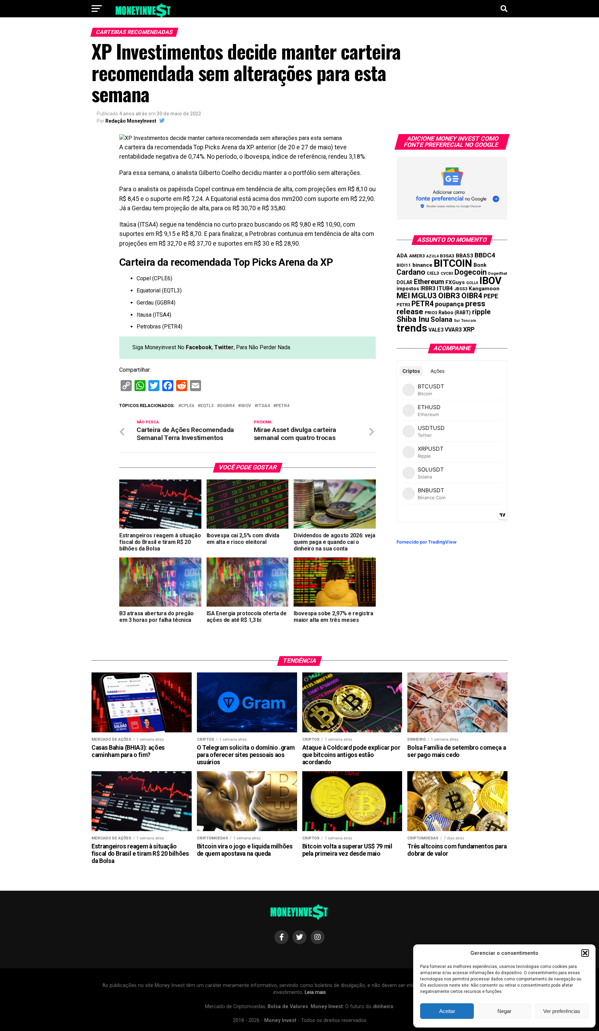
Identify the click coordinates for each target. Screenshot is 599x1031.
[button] (585, 953)
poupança (449, 304)
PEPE (491, 296)
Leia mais (315, 992)
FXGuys (455, 282)
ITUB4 (445, 288)
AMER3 (417, 255)
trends (412, 328)
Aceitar (447, 1011)
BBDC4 (485, 255)
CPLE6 (187, 406)
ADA (402, 256)
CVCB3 (447, 273)
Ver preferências (561, 1011)
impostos (408, 288)
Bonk (480, 265)
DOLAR (405, 282)
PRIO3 (431, 312)
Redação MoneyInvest (130, 121)
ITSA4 (263, 406)
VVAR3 (453, 329)
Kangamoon (484, 288)
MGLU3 (424, 295)
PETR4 (282, 406)
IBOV (246, 406)
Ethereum (429, 281)
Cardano (411, 272)
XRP (469, 329)
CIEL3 (433, 273)
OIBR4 (471, 295)
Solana (441, 319)
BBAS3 (464, 256)
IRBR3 (427, 288)
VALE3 (435, 330)
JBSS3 (460, 289)
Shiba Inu (413, 319)
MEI (403, 295)
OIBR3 (449, 295)
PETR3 (403, 304)
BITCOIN (453, 263)
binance (422, 265)
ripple (481, 312)
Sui (457, 320)
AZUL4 (432, 256)
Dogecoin (470, 272)
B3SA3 (447, 255)
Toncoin (468, 320)
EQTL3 (207, 406)
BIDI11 (404, 265)
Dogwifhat (497, 273)
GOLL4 (472, 283)
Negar (504, 1011)
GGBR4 (227, 406)
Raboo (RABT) (455, 312)
